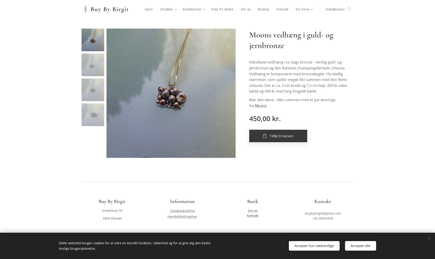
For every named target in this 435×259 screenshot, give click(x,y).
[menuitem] (150, 9)
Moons (261, 105)
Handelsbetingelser (182, 216)
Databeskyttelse (182, 210)
